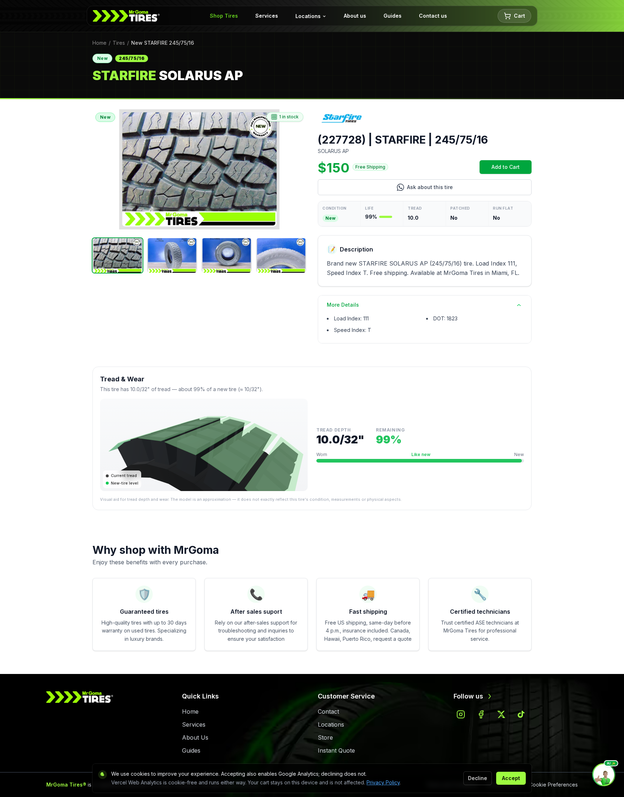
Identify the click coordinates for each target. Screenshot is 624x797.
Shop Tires (224, 16)
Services (266, 16)
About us (355, 16)
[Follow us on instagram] (461, 714)
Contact (328, 711)
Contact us (433, 16)
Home (99, 43)
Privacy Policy (383, 782)
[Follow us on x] (501, 714)
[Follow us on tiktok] (521, 714)
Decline (477, 778)
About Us (195, 737)
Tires (119, 43)
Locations (308, 16)
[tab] (117, 255)
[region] (199, 169)
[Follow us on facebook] (481, 714)
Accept (511, 778)
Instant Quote (336, 750)
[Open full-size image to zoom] (199, 169)
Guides (393, 16)
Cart (519, 16)
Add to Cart (511, 169)
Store (325, 737)
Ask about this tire (459, 189)
